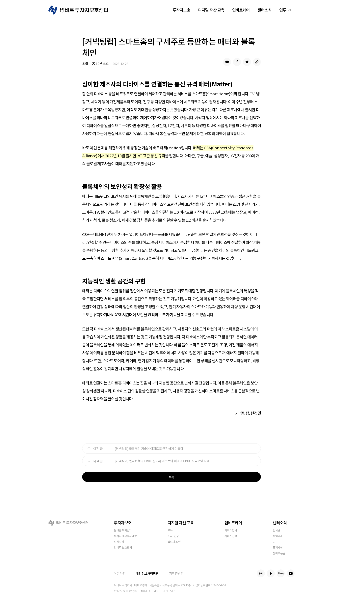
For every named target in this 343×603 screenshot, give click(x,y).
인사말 (276, 530)
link (257, 62)
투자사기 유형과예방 (125, 536)
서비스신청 (230, 536)
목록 (171, 476)
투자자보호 (181, 10)
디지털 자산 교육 (211, 10)
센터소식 (264, 10)
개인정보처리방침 (147, 573)
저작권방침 (176, 573)
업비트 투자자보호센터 (78, 10)
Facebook (237, 62)
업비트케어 (241, 10)
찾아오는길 (279, 553)
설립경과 (278, 536)
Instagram (261, 573)
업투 (282, 10)
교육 (170, 530)
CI (274, 542)
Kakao (227, 62)
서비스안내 (230, 530)
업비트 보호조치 (123, 547)
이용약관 (119, 573)
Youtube (291, 573)
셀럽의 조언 (174, 542)
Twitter (247, 62)
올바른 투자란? (122, 530)
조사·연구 (173, 536)
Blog (281, 573)
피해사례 (119, 542)
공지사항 (278, 547)
